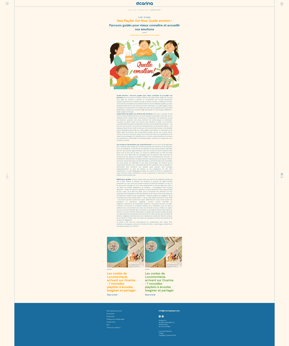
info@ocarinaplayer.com (169, 310)
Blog (134, 10)
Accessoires (110, 313)
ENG (7, 178)
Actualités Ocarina (143, 10)
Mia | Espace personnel (114, 311)
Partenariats (110, 316)
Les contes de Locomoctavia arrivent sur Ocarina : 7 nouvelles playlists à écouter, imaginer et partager (121, 281)
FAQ (107, 325)
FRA (7, 176)
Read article (112, 295)
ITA (7, 174)
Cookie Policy (110, 322)
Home (130, 10)
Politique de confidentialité (115, 319)
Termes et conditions (113, 327)
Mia (282, 177)
